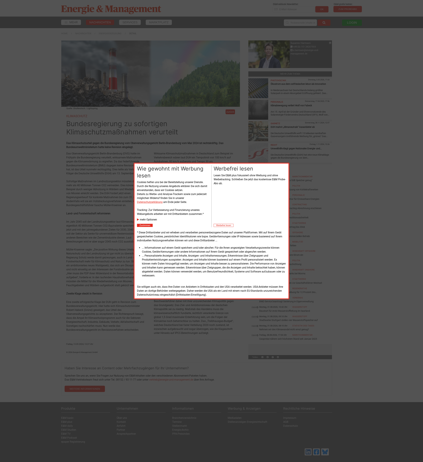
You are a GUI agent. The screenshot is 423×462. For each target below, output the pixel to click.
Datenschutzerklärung (150, 202)
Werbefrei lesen (223, 225)
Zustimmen (145, 225)
